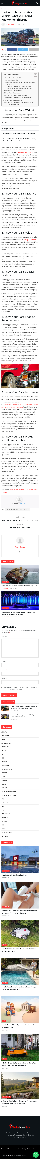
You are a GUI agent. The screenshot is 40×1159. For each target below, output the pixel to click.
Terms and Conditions (7, 1149)
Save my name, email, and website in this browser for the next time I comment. (20, 688)
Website (4, 678)
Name (4, 661)
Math (3, 806)
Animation (5, 736)
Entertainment (7, 769)
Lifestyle (4, 803)
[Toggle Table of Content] (34, 75)
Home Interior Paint (9, 795)
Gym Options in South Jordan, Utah (14, 875)
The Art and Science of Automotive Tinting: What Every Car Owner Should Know (24, 707)
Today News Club (10, 1155)
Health (4, 788)
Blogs (3, 750)
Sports (4, 821)
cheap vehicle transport (24, 152)
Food (3, 776)
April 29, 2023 (21, 24)
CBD (2, 758)
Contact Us (32, 1149)
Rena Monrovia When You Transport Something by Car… (21, 83)
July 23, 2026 (4, 954)
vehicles (9, 9)
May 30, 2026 (4, 1030)
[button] (36, 1155)
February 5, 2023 (14, 617)
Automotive (6, 743)
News (3, 810)
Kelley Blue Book (30, 240)
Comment (5, 637)
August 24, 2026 (5, 878)
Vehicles (26, 509)
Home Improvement (8, 791)
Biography (5, 747)
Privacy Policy (22, 1149)
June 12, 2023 (13, 588)
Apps (3, 739)
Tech (3, 825)
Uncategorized (7, 832)
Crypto (4, 762)
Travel (4, 829)
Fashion (4, 773)
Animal (4, 732)
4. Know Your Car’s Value (12, 93)
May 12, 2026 (4, 1068)
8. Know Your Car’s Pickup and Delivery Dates (18, 102)
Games (3, 784)
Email (4, 670)
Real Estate (5, 814)
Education (5, 765)
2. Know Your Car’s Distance (13, 91)
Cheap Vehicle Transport (14, 509)
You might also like (12, 80)
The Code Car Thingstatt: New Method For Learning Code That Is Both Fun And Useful (19, 87)
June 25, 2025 (14, 711)
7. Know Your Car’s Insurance (13, 100)
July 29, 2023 (14, 719)
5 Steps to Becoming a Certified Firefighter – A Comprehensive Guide (24, 716)
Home (3, 9)
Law (2, 799)
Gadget (4, 780)
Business (4, 754)
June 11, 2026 (5, 992)
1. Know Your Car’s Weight (12, 78)
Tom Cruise (10, 24)
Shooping (5, 817)
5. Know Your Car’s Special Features (15, 95)
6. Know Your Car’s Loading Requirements (17, 98)
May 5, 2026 (4, 1106)
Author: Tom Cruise (17, 104)
